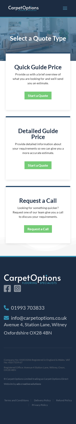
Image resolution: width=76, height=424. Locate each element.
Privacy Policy (40, 405)
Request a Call (38, 229)
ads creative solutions (28, 383)
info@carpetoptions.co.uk (39, 318)
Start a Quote (38, 96)
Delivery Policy (42, 400)
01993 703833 (28, 308)
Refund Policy (64, 400)
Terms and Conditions (16, 400)
